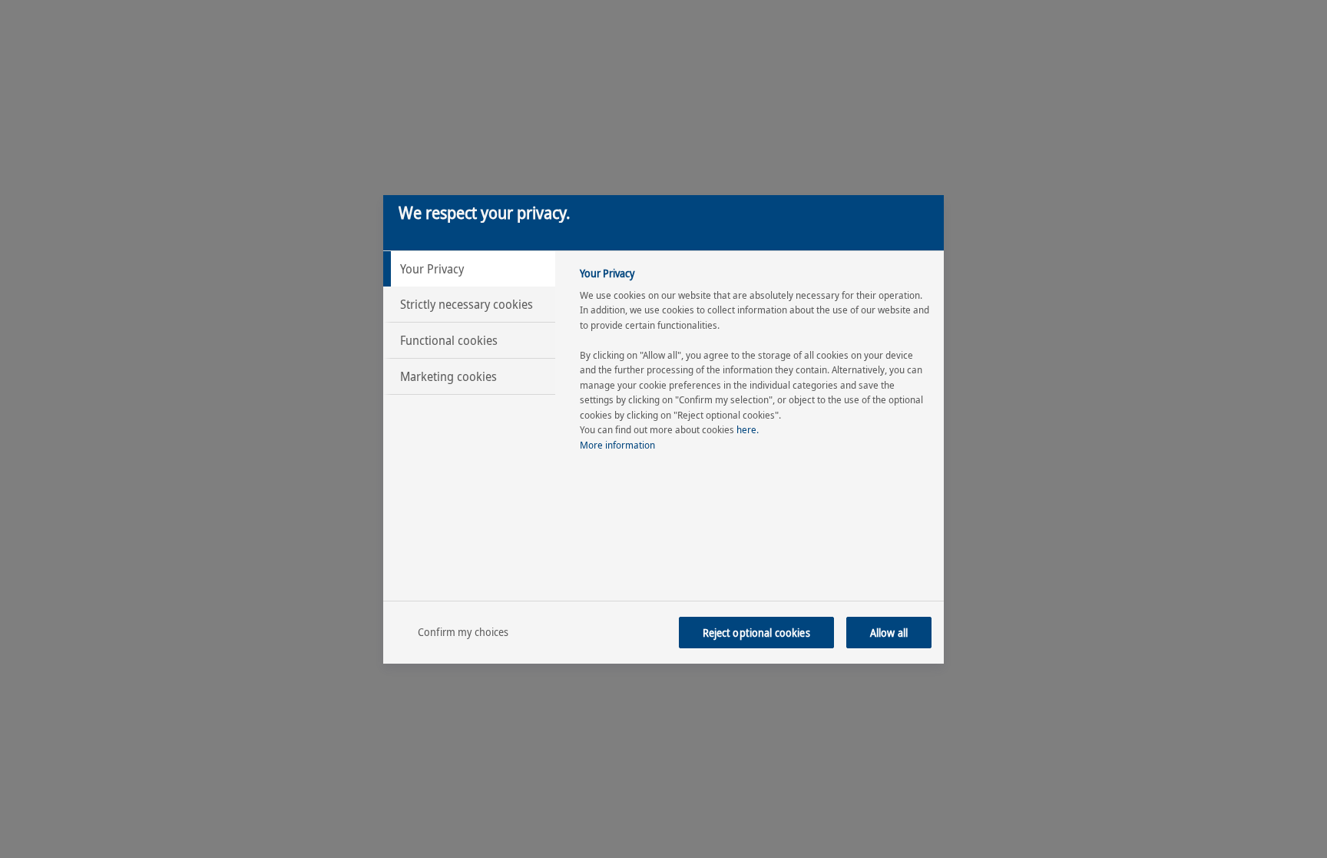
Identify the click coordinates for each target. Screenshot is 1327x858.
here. (747, 429)
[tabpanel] (755, 364)
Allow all (889, 632)
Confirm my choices (463, 631)
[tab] (469, 269)
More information (617, 445)
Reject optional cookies (756, 632)
